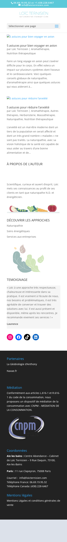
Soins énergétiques (18, 231)
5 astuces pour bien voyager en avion (32, 46)
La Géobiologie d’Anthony (22, 364)
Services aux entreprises (21, 236)
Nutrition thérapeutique (21, 53)
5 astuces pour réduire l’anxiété (28, 107)
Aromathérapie (40, 49)
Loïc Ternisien (20, 49)
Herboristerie (28, 115)
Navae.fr (12, 371)
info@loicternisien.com (33, 478)
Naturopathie (15, 119)
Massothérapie (46, 115)
